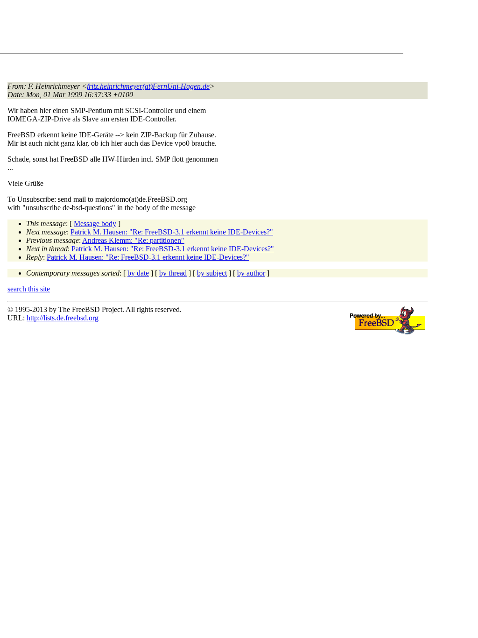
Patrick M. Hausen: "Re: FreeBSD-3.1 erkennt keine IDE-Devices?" (171, 232)
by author (251, 273)
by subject (212, 273)
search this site (28, 289)
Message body (95, 223)
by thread (173, 273)
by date (138, 273)
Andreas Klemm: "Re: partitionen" (133, 240)
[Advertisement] (177, 28)
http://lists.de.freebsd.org (62, 318)
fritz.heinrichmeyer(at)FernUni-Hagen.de (148, 86)
